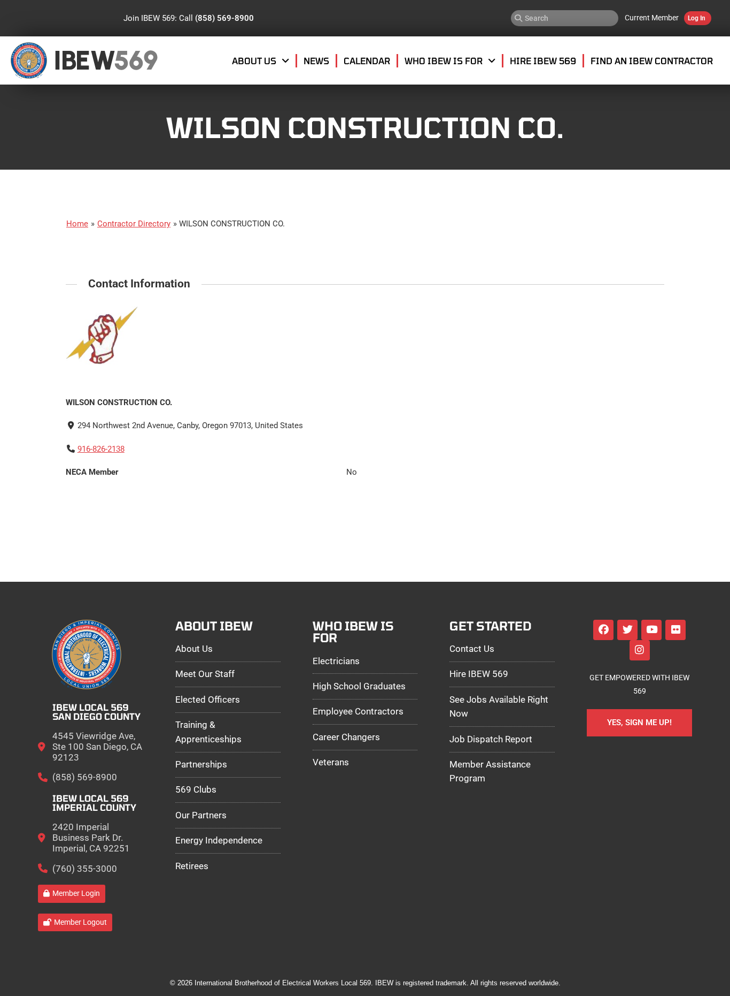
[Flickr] (675, 630)
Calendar (367, 60)
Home (77, 224)
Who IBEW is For (444, 60)
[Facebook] (603, 630)
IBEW (84, 60)
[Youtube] (651, 630)
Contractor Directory (133, 224)
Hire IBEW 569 (543, 60)
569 (135, 60)
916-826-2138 (101, 449)
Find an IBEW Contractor (652, 60)
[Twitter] (627, 630)
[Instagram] (640, 650)
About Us (254, 60)
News (316, 60)
